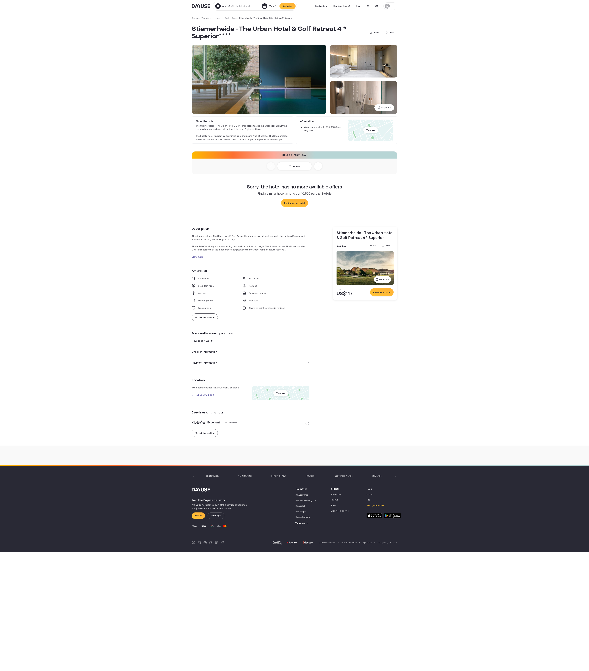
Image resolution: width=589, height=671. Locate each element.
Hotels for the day (212, 476)
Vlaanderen (207, 18)
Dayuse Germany (302, 517)
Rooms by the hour (278, 476)
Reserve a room (382, 292)
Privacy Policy (382, 542)
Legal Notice (367, 542)
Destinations (321, 6)
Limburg (218, 18)
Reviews (334, 499)
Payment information (204, 362)
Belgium (195, 18)
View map (370, 130)
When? (296, 166)
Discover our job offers (340, 511)
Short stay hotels (245, 476)
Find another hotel (294, 203)
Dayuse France (301, 495)
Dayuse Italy (300, 506)
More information (205, 317)
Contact (370, 494)
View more (198, 256)
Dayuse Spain (301, 511)
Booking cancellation (375, 505)
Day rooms (310, 476)
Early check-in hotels (343, 476)
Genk (227, 18)
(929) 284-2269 (205, 394)
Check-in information (204, 351)
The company (336, 494)
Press (333, 505)
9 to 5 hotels (376, 476)
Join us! (198, 515)
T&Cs (395, 542)
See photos (386, 107)
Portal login (216, 515)
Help (358, 6)
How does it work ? (341, 6)
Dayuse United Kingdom (305, 500)
